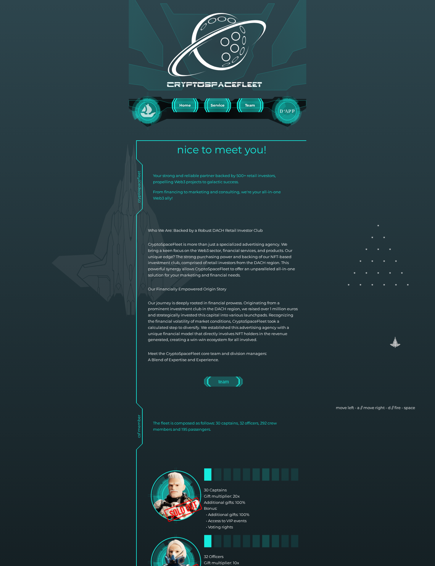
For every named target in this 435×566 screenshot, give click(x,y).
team (223, 381)
